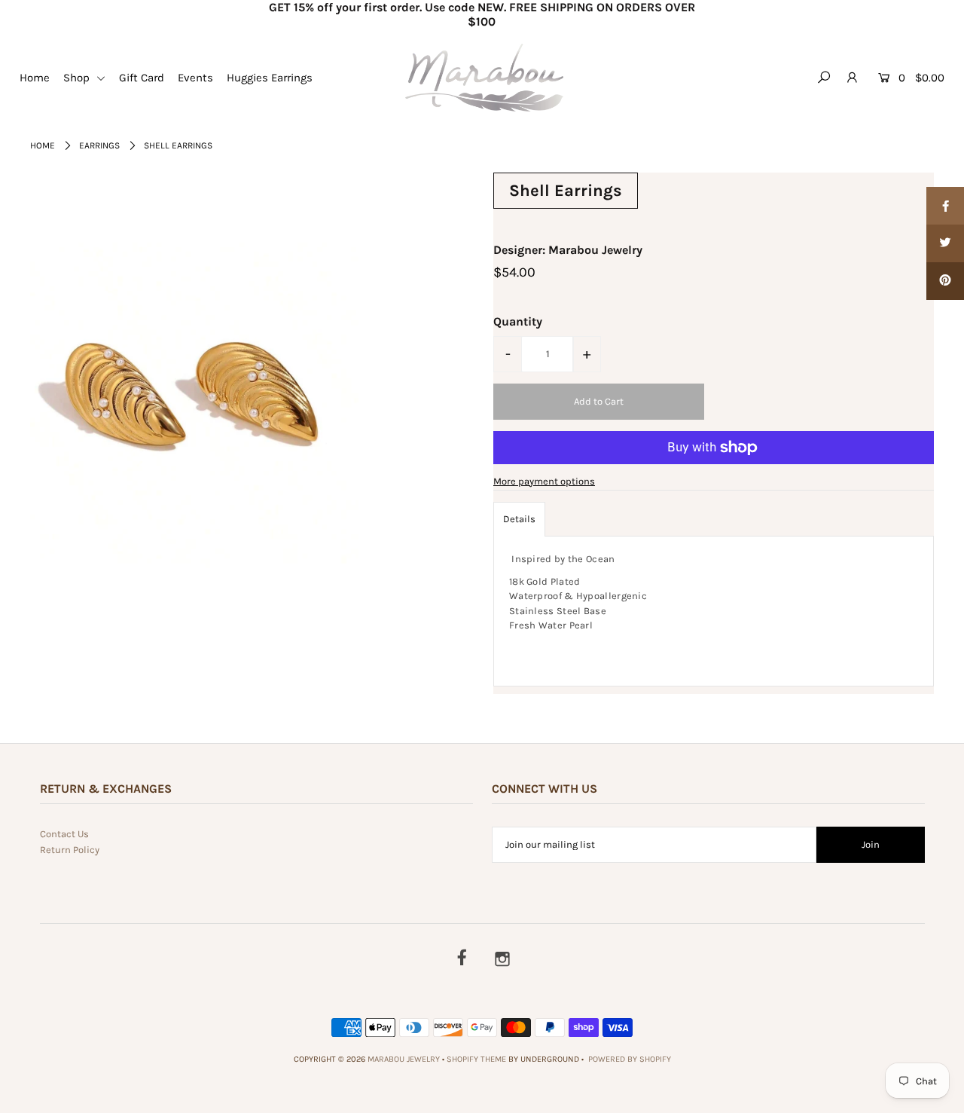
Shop (78, 77)
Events (195, 77)
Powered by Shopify (629, 1059)
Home (35, 77)
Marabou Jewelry (404, 1059)
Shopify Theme (476, 1059)
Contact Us (64, 833)
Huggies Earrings (270, 77)
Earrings (99, 145)
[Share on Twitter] (945, 243)
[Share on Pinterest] (945, 281)
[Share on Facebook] (945, 206)
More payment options (544, 481)
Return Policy (69, 849)
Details (519, 518)
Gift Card (141, 77)
